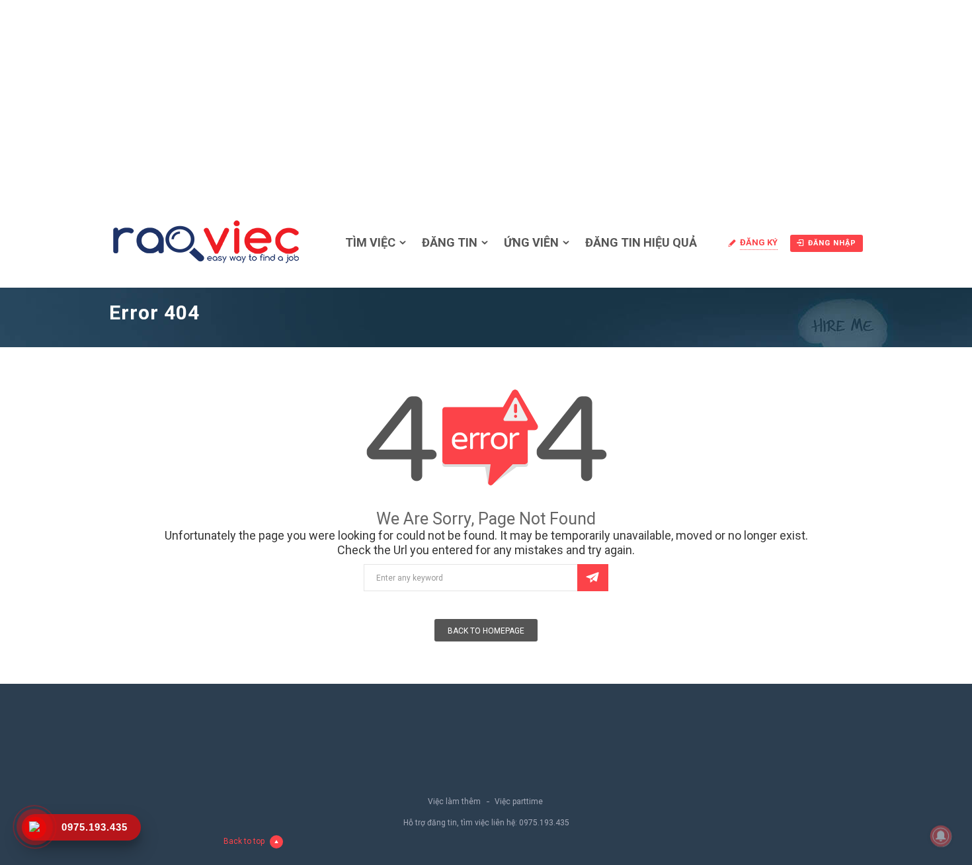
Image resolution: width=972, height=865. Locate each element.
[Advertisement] (486, 99)
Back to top (243, 841)
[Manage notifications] (941, 835)
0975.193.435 (544, 822)
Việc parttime (519, 801)
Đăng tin (449, 242)
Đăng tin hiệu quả (641, 242)
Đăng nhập (832, 243)
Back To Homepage (486, 631)
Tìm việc (370, 242)
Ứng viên (531, 242)
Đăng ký (759, 242)
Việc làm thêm (454, 801)
